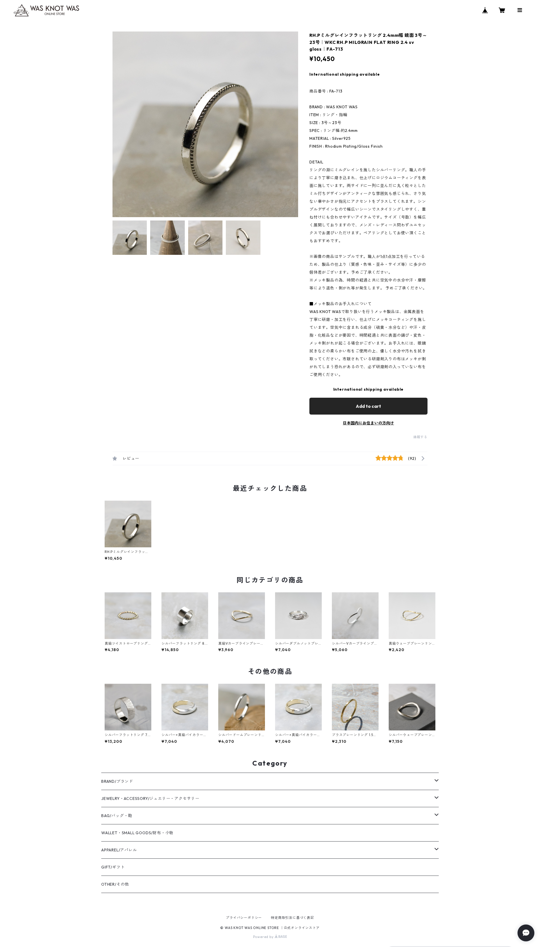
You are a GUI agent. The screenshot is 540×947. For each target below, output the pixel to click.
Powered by (264, 937)
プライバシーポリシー (244, 917)
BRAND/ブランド (117, 781)
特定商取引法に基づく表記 (292, 917)
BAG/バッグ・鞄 (116, 815)
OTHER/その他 (115, 884)
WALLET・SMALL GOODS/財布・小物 (137, 832)
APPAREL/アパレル (119, 849)
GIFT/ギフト (113, 867)
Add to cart (368, 406)
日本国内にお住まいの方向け (368, 423)
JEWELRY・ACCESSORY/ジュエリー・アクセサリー (150, 798)
